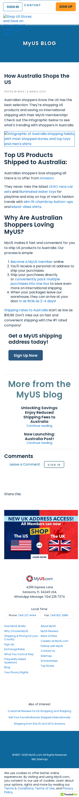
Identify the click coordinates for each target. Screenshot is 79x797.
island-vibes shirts (26, 206)
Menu (71, 15)
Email (32, 502)
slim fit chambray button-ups (48, 201)
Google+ (48, 502)
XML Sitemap (39, 759)
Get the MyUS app (39, 696)
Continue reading (39, 426)
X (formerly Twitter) (39, 692)
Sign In (54, 465)
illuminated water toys (37, 191)
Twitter (16, 502)
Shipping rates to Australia (26, 310)
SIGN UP (65, 6)
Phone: (22, 615)
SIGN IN (13, 6)
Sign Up (9, 644)
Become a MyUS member (32, 261)
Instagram (40, 688)
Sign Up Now (25, 355)
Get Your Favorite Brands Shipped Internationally (39, 717)
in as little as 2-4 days (37, 301)
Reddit (24, 502)
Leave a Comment (24, 464)
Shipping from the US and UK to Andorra (39, 723)
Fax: (56, 615)
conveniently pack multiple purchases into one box (35, 281)
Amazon (47, 178)
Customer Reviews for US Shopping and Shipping (39, 711)
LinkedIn (56, 502)
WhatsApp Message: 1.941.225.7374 (39, 597)
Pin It (40, 502)
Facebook (8, 502)
